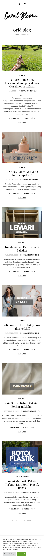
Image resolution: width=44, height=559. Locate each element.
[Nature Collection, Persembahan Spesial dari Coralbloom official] (22, 58)
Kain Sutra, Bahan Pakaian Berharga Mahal (22, 404)
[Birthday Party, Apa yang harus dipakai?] (22, 147)
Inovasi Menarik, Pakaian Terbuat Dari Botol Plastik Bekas (22, 484)
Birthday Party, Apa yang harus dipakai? (22, 173)
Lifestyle (25, 476)
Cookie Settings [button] (9, 554)
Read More (22, 122)
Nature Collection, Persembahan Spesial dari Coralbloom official (22, 83)
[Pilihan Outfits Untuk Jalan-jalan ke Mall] (22, 300)
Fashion (22, 75)
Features (21, 242)
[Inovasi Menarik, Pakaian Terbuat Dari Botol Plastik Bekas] (22, 456)
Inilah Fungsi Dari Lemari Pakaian (22, 248)
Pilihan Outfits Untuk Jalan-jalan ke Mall (22, 326)
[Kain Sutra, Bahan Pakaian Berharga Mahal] (22, 378)
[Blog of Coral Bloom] (22, 15)
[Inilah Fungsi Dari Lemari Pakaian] (22, 222)
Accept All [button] (21, 554)
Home (17, 34)
